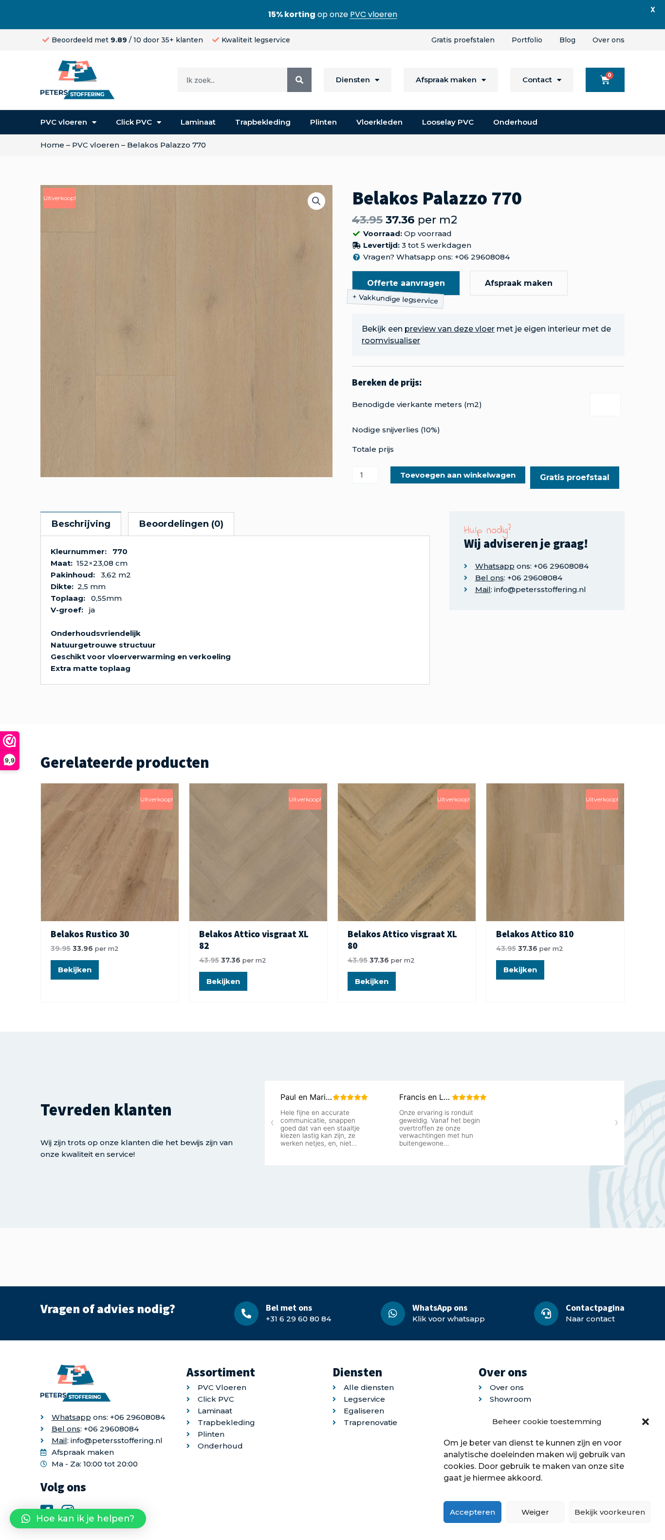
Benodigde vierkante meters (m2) (417, 404)
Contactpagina (595, 1307)
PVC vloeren (63, 122)
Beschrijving (81, 524)
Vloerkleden (379, 122)
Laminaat (198, 122)
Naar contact (590, 1318)
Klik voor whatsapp (448, 1318)
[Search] (299, 80)
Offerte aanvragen (406, 283)
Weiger (535, 1512)
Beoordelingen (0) (181, 524)
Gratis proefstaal (575, 477)
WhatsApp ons (439, 1307)
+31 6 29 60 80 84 (298, 1318)
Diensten (353, 79)
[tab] (80, 524)
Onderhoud (515, 122)
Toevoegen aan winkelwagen (458, 475)
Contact (537, 79)
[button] (645, 1422)
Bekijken (75, 969)
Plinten (323, 122)
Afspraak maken (446, 79)
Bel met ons (289, 1307)
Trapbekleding (263, 122)
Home (52, 144)
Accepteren (472, 1512)
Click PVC (134, 122)
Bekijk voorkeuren (609, 1512)
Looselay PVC (448, 122)
